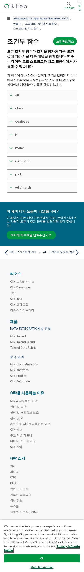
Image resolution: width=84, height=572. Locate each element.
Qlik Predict (18, 375)
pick (18, 174)
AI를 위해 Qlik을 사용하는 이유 (30, 423)
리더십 (14, 471)
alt (17, 95)
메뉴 (79, 7)
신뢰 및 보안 (18, 406)
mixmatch (22, 161)
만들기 (17, 23)
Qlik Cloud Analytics (24, 364)
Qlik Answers (19, 370)
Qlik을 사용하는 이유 (23, 401)
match (20, 148)
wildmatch (23, 188)
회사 (13, 466)
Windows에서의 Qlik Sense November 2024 (41, 18)
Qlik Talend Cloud (22, 342)
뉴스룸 (14, 506)
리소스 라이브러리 (22, 310)
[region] (42, 546)
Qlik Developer (20, 287)
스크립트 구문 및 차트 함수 (41, 23)
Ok (42, 558)
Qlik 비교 (16, 429)
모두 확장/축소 (65, 41)
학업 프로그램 (19, 489)
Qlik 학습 (16, 298)
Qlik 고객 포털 (19, 304)
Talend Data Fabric (23, 347)
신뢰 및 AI (16, 418)
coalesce (22, 121)
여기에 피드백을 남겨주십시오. (31, 235)
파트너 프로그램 (20, 494)
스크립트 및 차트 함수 (26, 28)
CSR (13, 477)
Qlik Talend (18, 336)
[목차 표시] (8, 18)
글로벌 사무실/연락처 (24, 511)
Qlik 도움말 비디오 (22, 281)
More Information (42, 567)
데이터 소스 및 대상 (23, 441)
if (16, 135)
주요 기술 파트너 (21, 435)
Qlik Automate (20, 381)
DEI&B (14, 483)
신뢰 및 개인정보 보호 (24, 412)
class (19, 108)
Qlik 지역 (16, 446)
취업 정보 (16, 500)
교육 (13, 293)
